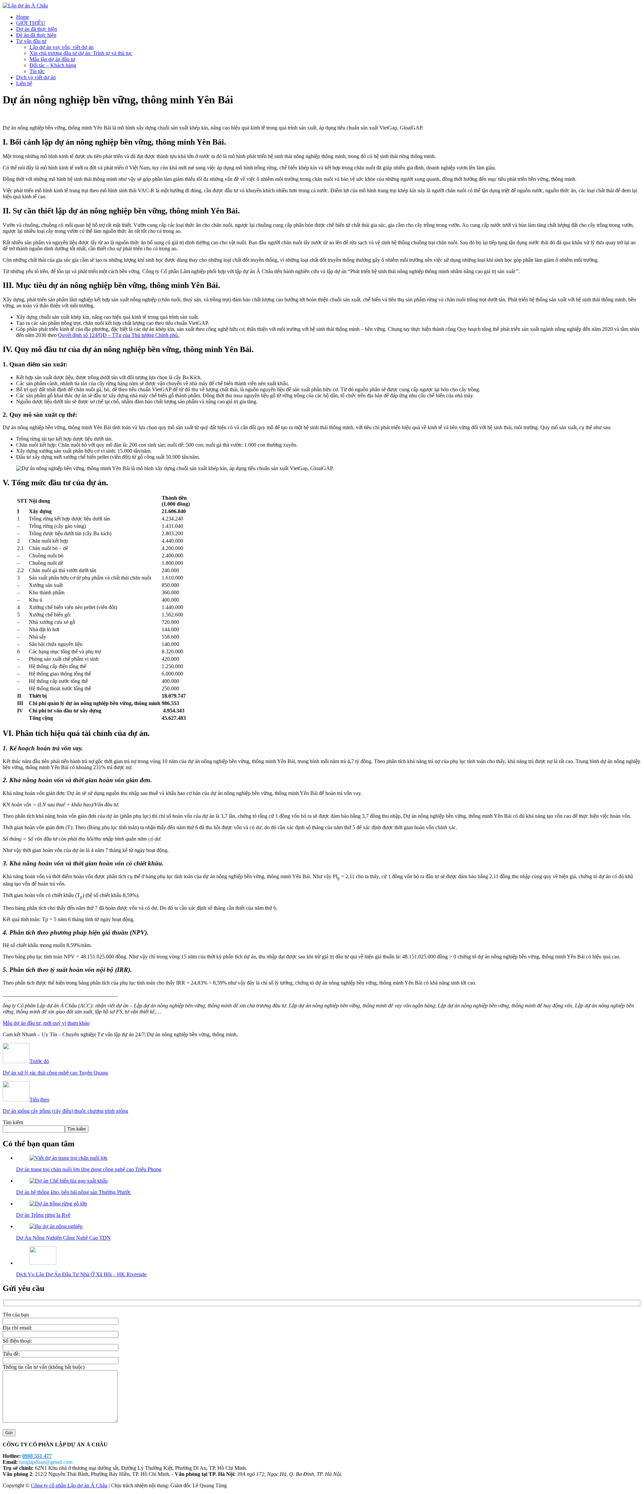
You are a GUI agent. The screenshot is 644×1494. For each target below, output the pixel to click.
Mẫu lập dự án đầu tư (52, 59)
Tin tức (37, 71)
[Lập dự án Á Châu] (25, 5)
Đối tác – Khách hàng (53, 65)
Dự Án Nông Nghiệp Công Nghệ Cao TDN (63, 1238)
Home (22, 17)
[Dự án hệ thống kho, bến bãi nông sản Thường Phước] (69, 1181)
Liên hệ (24, 83)
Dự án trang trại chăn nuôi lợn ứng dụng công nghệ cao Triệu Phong (88, 1169)
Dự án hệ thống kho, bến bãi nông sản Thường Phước (73, 1192)
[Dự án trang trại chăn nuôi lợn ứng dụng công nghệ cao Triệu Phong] (68, 1158)
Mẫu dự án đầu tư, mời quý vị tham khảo (46, 1023)
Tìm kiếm (13, 1122)
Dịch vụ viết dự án (36, 77)
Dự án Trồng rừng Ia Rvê (43, 1215)
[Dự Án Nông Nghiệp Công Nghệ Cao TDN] (56, 1226)
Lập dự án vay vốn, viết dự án (62, 47)
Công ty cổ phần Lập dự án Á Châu (69, 1485)
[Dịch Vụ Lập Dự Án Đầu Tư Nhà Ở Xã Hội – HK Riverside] (43, 1263)
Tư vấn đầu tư (31, 41)
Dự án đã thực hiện (36, 29)
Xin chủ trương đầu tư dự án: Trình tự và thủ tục (81, 53)
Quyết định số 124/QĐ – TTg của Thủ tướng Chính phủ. (118, 335)
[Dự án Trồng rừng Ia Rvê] (58, 1203)
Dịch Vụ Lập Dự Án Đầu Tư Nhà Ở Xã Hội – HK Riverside (81, 1274)
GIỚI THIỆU (30, 23)
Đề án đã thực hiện (36, 35)
